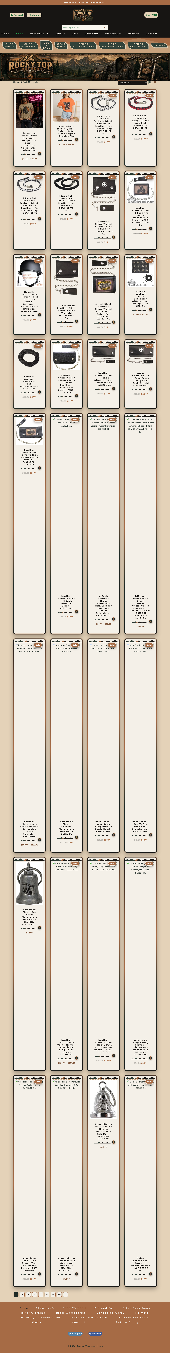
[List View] (155, 82)
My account (113, 33)
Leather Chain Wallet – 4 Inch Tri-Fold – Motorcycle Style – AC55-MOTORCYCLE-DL (141, 216)
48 (53, 1294)
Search (106, 27)
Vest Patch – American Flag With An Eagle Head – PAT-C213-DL (103, 827)
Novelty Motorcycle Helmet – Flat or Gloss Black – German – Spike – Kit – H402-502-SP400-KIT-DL (29, 302)
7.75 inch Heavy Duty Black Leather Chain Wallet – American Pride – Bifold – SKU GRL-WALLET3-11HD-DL (140, 607)
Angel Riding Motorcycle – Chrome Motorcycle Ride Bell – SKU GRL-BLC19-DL (103, 1131)
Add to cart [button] (103, 245)
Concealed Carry (111, 1312)
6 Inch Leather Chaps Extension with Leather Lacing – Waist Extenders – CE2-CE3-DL (103, 606)
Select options (28, 163)
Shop (19, 33)
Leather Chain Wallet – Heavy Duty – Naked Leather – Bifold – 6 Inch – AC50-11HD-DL (66, 384)
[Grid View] (150, 82)
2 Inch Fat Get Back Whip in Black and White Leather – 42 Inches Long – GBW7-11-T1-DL (103, 125)
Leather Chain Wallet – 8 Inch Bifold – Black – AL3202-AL (66, 602)
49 (59, 1294)
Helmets (142, 1312)
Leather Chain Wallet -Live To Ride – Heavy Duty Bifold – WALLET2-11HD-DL (29, 457)
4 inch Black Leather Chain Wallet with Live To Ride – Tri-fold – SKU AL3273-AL (103, 311)
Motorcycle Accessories (41, 1317)
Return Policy (40, 33)
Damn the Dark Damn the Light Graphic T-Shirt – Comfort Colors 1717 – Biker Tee (29, 141)
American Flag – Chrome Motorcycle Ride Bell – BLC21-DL (66, 828)
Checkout (91, 33)
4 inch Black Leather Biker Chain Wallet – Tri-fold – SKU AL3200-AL (66, 312)
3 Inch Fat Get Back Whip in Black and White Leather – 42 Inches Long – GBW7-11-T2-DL (29, 206)
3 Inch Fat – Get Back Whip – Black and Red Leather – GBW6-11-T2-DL (140, 123)
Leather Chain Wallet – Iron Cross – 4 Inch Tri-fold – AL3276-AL (103, 227)
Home (5, 33)
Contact (151, 33)
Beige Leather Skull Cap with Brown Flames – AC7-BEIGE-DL (140, 1264)
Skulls (36, 1322)
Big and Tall (104, 1307)
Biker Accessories (71, 1312)
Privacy (133, 33)
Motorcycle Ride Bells (89, 1317)
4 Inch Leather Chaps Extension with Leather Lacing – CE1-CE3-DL (140, 298)
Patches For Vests (134, 1317)
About (60, 33)
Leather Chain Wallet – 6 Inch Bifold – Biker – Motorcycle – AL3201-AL (103, 379)
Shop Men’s (45, 1307)
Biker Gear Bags (136, 1307)
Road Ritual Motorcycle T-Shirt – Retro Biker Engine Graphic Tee (66, 131)
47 (47, 1294)
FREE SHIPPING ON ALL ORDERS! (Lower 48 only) (85, 2)
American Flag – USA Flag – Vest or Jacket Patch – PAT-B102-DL (29, 1264)
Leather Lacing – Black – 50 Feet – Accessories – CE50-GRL (29, 382)
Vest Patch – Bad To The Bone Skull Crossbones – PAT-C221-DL (141, 827)
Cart (74, 33)
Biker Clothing (33, 1312)
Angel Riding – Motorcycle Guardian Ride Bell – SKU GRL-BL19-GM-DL (66, 1264)
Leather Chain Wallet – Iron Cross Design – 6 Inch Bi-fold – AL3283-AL (140, 379)
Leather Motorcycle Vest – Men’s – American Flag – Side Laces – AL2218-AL (66, 1047)
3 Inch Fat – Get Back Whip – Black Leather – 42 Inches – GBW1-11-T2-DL (66, 203)
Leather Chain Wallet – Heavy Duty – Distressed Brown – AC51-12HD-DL (103, 1046)
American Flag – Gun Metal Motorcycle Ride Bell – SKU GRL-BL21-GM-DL (29, 917)
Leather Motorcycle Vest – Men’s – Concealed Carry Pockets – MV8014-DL (29, 829)
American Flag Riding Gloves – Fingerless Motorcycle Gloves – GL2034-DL (140, 1047)
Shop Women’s (75, 1307)
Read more (140, 237)
